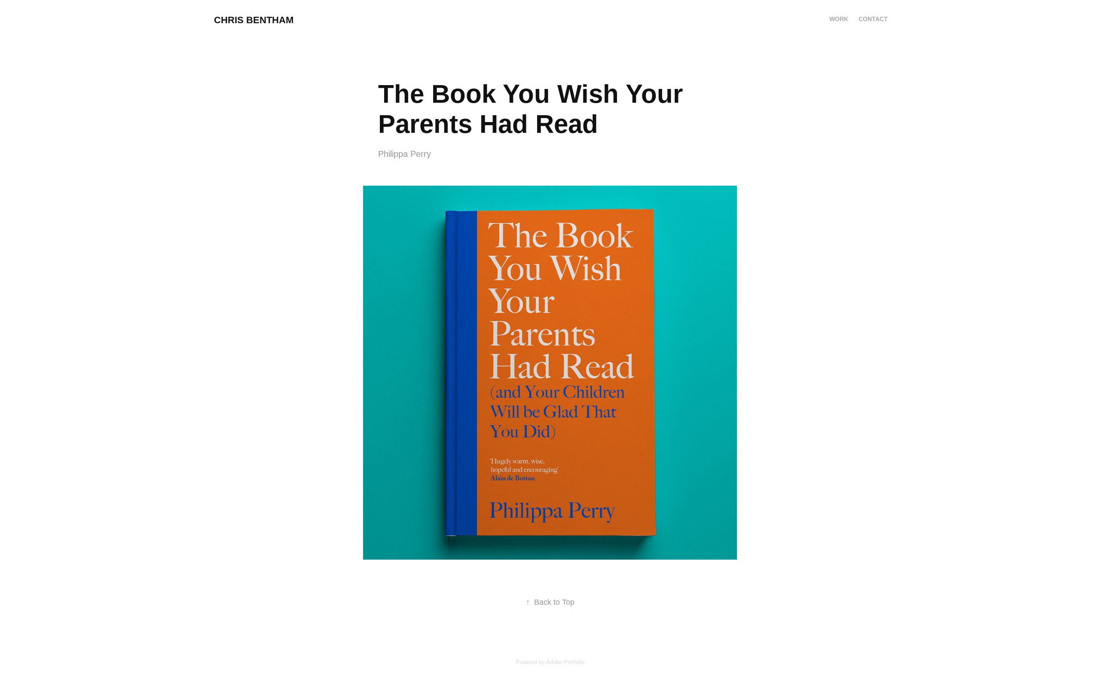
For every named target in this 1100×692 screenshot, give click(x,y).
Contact (873, 18)
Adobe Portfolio (565, 662)
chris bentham (253, 20)
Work (838, 18)
